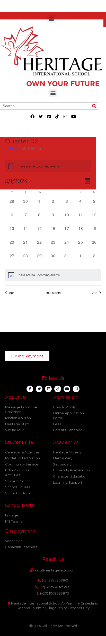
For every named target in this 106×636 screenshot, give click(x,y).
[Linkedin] (49, 116)
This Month (53, 293)
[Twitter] (41, 116)
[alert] (53, 275)
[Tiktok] (57, 116)
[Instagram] (65, 116)
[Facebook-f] (29, 389)
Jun (94, 293)
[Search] (94, 106)
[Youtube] (73, 116)
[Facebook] (32, 116)
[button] (51, 19)
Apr (11, 293)
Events (11, 148)
